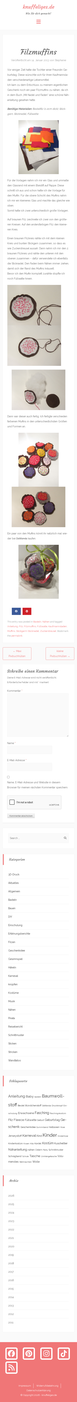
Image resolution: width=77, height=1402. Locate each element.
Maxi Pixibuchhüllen (17, 654)
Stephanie (60, 60)
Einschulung (15, 925)
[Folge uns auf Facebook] (11, 1353)
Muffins (11, 631)
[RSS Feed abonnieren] (11, 1367)
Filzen (11, 942)
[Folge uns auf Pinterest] (29, 1353)
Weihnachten (25, 1162)
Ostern (38, 1149)
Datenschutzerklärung (39, 1390)
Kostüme (13, 992)
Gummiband (42, 1127)
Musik (11, 1001)
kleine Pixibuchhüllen (60, 654)
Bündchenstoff (33, 1105)
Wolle (36, 1161)
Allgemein (14, 891)
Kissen (26, 1143)
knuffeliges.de (38, 7)
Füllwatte (42, 626)
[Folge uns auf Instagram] (46, 1353)
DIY (10, 916)
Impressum (25, 1385)
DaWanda (46, 1105)
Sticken (12, 1043)
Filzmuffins (30, 626)
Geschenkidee (16, 950)
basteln (37, 1097)
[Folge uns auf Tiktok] (64, 1353)
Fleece (19, 1120)
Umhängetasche (49, 1156)
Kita (32, 1143)
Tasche (34, 1156)
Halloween (54, 1127)
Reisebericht (15, 1026)
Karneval (13, 975)
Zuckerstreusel (48, 631)
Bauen (11, 908)
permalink (16, 635)
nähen (31, 1149)
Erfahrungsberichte (19, 933)
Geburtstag (52, 1120)
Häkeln (12, 967)
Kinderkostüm (15, 1143)
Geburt (40, 1120)
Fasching (42, 1113)
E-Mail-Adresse (17, 760)
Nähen (46, 621)
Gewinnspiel (15, 959)
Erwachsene (26, 1113)
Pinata (11, 1018)
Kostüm (48, 1143)
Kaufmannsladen (57, 626)
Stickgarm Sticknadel (27, 631)
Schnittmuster (16, 1035)
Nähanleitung (17, 1149)
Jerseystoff (15, 1135)
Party (45, 1150)
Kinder (50, 1135)
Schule (25, 1156)
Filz (21, 626)
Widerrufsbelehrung (47, 1385)
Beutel (21, 1105)
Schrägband (14, 1156)
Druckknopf (57, 1105)
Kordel (37, 1143)
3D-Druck (13, 874)
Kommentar (14, 690)
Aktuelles (13, 882)
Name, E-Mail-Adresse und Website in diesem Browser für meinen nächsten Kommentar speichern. (37, 785)
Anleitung (12, 626)
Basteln (37, 621)
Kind (39, 1135)
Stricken (12, 1052)
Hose (62, 1127)
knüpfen (13, 984)
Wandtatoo (14, 1060)
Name (11, 743)
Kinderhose (63, 1136)
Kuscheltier (61, 1143)
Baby (30, 1096)
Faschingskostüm (58, 1113)
